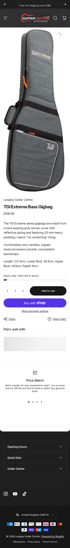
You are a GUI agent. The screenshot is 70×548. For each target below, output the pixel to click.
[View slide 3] (37, 402)
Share (12, 319)
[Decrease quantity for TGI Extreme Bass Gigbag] (7, 290)
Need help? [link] (59, 319)
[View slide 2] (33, 402)
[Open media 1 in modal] (60, 34)
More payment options (35, 311)
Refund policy (19, 542)
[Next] (65, 4)
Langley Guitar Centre (18, 199)
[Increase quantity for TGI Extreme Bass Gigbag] (23, 290)
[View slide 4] (41, 402)
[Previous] (5, 4)
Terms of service (49, 542)
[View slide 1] (28, 402)
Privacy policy (33, 542)
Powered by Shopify (52, 536)
